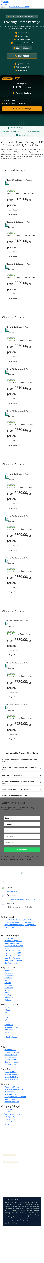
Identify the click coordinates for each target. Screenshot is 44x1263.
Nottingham (9, 997)
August (7, 1022)
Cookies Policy (10, 1121)
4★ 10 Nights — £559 (13, 953)
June (6, 1017)
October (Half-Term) (12, 1027)
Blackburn (8, 985)
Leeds (7, 992)
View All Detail (13, 210)
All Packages (9, 938)
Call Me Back (25, 7)
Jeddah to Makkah (12, 1072)
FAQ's (7, 1124)
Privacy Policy (10, 1116)
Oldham (8, 1000)
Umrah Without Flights (13, 960)
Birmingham (9, 975)
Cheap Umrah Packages (14, 946)
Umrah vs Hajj (10, 1092)
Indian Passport (11, 1055)
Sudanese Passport (12, 1064)
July (6, 1020)
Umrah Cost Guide (12, 1087)
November (9, 1030)
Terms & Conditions (12, 1114)
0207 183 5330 (15, 7)
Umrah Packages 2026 (13, 941)
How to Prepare (11, 1099)
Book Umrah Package (22, 109)
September (9, 1025)
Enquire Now (13, 214)
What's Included (11, 1094)
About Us (8, 1109)
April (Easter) (9, 1015)
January (7, 1007)
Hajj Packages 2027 (12, 963)
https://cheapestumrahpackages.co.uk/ (20, 922)
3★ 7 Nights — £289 (12, 950)
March (7, 1012)
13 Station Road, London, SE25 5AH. (18, 920)
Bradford (8, 978)
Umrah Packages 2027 (13, 943)
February (8, 1010)
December (9, 1032)
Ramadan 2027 (10, 1034)
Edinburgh (9, 988)
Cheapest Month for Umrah (15, 1097)
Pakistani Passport (12, 1052)
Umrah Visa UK (10, 1050)
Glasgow (8, 990)
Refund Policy (10, 1119)
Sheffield (8, 995)
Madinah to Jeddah (12, 1079)
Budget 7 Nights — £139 (14, 948)
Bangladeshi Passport (13, 1057)
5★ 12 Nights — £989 (13, 955)
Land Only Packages (12, 958)
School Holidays (11, 1037)
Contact (8, 1111)
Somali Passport (11, 1059)
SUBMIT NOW (22, 850)
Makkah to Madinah (12, 1074)
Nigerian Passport (12, 1062)
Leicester (8, 983)
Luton (7, 980)
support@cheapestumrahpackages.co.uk (21, 899)
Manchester (9, 973)
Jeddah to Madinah (12, 1077)
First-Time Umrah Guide (14, 1089)
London (7, 970)
